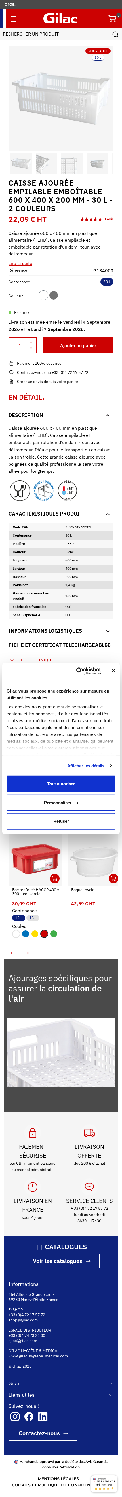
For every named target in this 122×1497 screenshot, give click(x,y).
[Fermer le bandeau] (113, 671)
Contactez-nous (39, 1438)
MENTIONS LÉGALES (58, 1483)
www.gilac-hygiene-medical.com (38, 1361)
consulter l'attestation (61, 1472)
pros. (10, 4)
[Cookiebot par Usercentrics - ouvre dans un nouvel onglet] (76, 671)
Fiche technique (35, 660)
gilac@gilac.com (23, 1345)
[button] (14, 163)
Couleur (16, 295)
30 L (107, 281)
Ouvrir (50, 874)
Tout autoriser (61, 783)
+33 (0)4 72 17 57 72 (27, 1320)
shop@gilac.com (23, 1325)
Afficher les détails (86, 765)
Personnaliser (57, 802)
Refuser (61, 821)
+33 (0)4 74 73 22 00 (27, 1340)
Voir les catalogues (57, 1266)
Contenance (19, 281)
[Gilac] (60, 18)
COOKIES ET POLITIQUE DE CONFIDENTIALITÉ (58, 1490)
